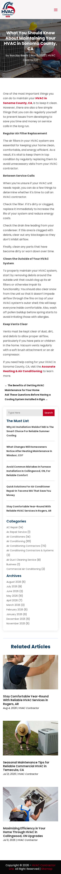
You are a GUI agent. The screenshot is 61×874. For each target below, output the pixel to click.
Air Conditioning (15, 541)
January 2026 (14, 614)
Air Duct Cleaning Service (21, 559)
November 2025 (15, 623)
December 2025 (15, 619)
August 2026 (13, 582)
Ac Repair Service (16, 532)
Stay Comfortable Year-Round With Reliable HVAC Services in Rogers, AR (26, 700)
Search (49, 412)
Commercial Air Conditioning (23, 569)
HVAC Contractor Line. (32, 867)
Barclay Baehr (19, 55)
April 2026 (12, 600)
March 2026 (13, 605)
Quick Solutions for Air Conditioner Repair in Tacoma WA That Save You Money (28, 491)
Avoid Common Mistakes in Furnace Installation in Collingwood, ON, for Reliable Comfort (28, 471)
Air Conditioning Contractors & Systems (30, 550)
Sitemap (46, 869)
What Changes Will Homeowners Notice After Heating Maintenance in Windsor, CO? (29, 451)
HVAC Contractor (29, 708)
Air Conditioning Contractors (23, 546)
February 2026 (14, 609)
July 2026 (11, 586)
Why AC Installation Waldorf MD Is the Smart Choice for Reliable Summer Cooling (30, 431)
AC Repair (12, 527)
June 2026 (12, 591)
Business (11, 564)
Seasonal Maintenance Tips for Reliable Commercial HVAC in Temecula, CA (26, 766)
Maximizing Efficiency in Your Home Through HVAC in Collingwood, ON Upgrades (24, 832)
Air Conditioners (15, 536)
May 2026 (12, 595)
